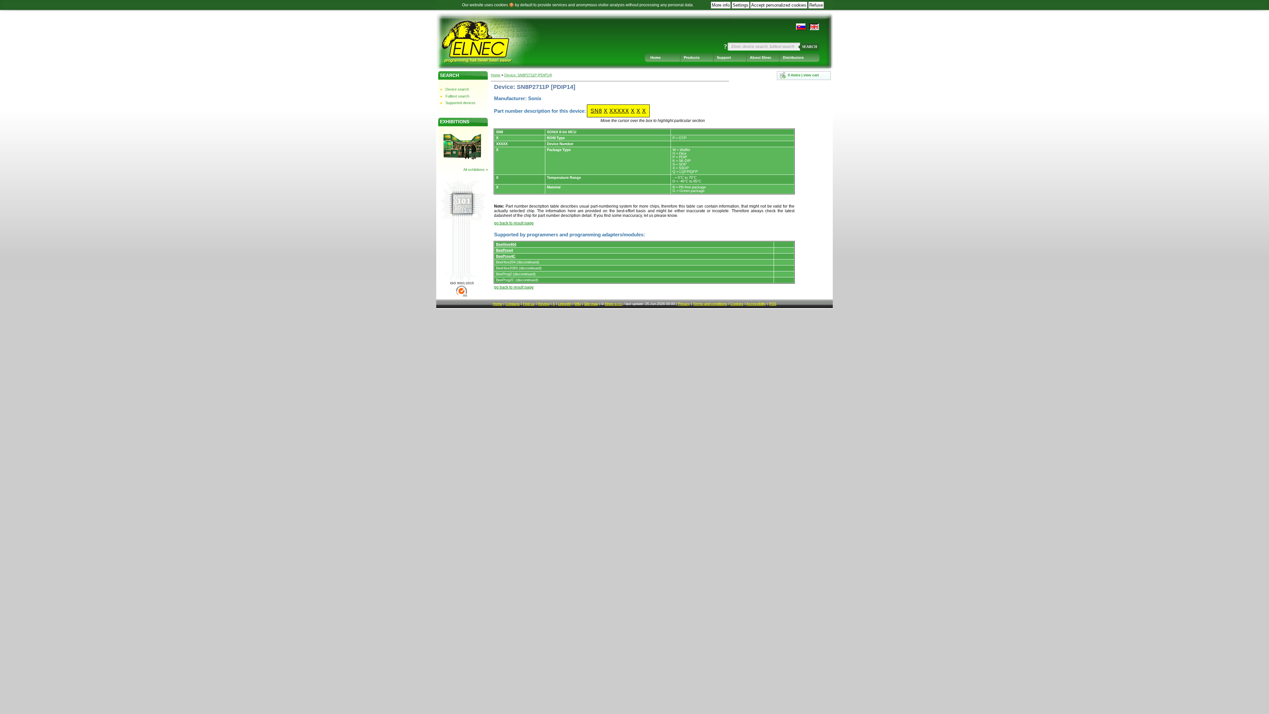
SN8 (596, 111)
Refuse (816, 5)
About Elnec (760, 58)
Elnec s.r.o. (614, 304)
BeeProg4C (506, 256)
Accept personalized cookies (778, 5)
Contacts (512, 304)
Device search (457, 89)
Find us (529, 304)
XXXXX (619, 111)
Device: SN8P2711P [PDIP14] (528, 75)
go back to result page (514, 223)
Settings (741, 5)
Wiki (577, 304)
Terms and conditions (710, 304)
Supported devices (460, 103)
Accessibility (756, 304)
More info (721, 5)
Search (809, 47)
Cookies (737, 304)
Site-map (591, 304)
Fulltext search (457, 96)
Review (544, 304)
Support (724, 58)
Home (655, 58)
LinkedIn (564, 304)
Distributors (793, 58)
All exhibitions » (475, 170)
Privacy (684, 304)
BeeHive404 (506, 244)
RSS (772, 304)
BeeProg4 (504, 250)
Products (692, 58)
